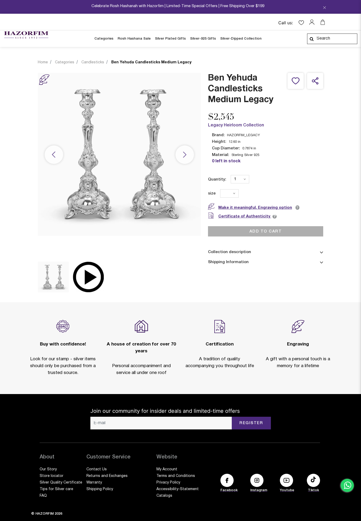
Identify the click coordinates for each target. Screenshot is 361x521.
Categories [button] (103, 38)
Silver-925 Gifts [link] (203, 38)
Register (251, 423)
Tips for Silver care (56, 489)
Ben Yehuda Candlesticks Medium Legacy (151, 62)
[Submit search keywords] (311, 39)
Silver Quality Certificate (61, 482)
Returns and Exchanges (107, 476)
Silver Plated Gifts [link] (170, 38)
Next (184, 155)
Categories (64, 62)
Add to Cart (265, 231)
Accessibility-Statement (177, 489)
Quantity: (217, 179)
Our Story (48, 469)
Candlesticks (92, 62)
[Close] (324, 8)
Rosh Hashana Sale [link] (134, 38)
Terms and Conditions (175, 476)
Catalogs (164, 496)
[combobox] (332, 39)
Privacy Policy (168, 482)
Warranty (94, 482)
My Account (166, 469)
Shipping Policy (99, 489)
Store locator (51, 476)
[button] (313, 22)
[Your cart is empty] (322, 22)
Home (43, 62)
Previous (53, 155)
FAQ (43, 496)
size (212, 193)
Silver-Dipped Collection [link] (241, 38)
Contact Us (96, 469)
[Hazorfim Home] (26, 35)
